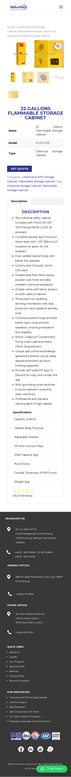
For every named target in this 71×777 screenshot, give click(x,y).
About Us (14, 652)
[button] (51, 769)
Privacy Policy (16, 676)
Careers (13, 657)
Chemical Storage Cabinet (24, 185)
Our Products (16, 661)
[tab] (19, 201)
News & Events (17, 666)
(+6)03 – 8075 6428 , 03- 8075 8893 (34, 552)
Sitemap (13, 671)
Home (11, 27)
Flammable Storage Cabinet (35, 31)
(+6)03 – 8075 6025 (25, 556)
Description (19, 201)
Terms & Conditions (19, 680)
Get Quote (19, 168)
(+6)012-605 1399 (24, 632)
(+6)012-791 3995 (24, 594)
